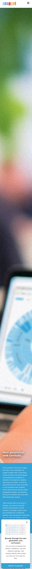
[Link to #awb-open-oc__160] (28, 3)
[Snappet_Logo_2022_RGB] (9, 2)
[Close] (26, 522)
